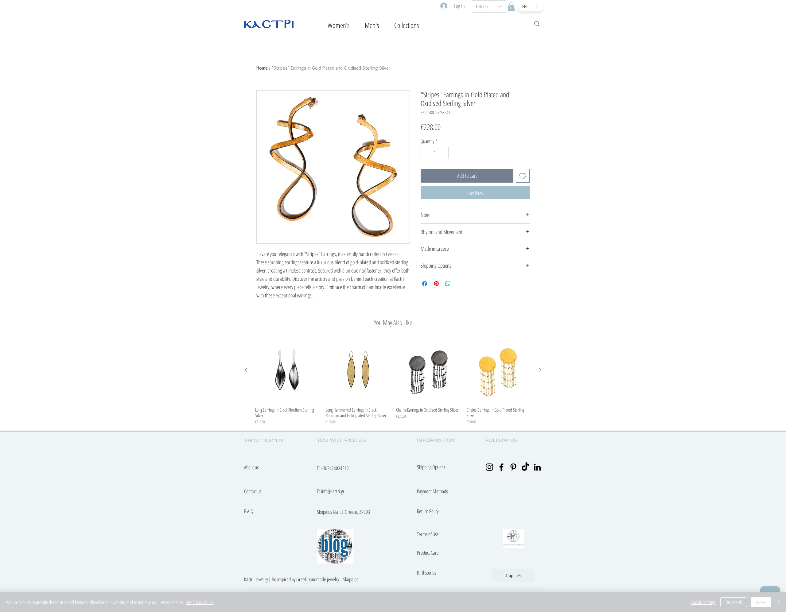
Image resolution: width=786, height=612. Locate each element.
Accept (761, 602)
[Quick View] (287, 370)
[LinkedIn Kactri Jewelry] (537, 467)
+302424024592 (335, 468)
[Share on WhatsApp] (448, 283)
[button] (489, 6)
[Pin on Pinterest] (436, 283)
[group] (393, 381)
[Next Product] (539, 370)
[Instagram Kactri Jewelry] (489, 467)
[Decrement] (426, 153)
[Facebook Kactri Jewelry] (501, 467)
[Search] (537, 23)
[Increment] (443, 153)
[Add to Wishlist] (523, 176)
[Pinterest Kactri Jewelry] (513, 467)
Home (262, 68)
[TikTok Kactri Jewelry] (525, 467)
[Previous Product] (246, 370)
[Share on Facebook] (424, 283)
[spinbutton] (434, 153)
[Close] (778, 602)
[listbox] (489, 6)
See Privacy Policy (199, 602)
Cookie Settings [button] (703, 602)
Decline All (734, 602)
